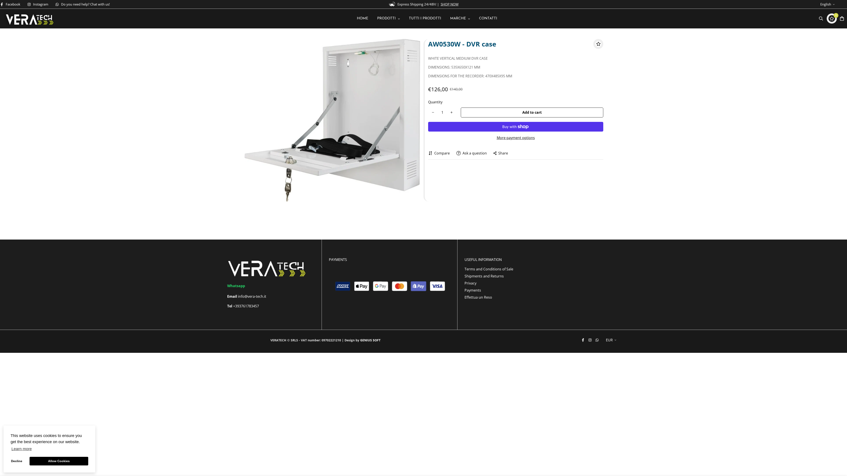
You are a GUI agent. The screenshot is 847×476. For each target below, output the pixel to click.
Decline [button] (16, 461)
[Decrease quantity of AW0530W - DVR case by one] (433, 112)
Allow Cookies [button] (59, 461)
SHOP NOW (450, 4)
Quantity (435, 102)
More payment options (516, 137)
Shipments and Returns (484, 276)
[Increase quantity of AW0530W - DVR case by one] (451, 112)
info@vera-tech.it (252, 296)
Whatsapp (236, 285)
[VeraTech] (29, 18)
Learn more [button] (21, 449)
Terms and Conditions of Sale (489, 269)
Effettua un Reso (478, 297)
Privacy (470, 283)
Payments (473, 290)
